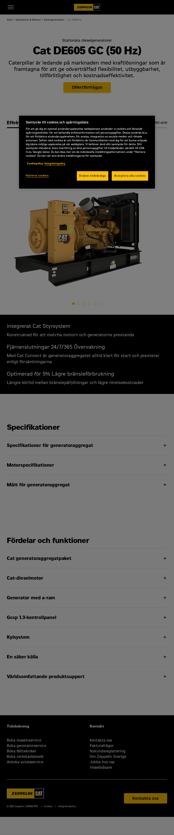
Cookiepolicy (35, 163)
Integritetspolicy (54, 163)
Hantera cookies (37, 175)
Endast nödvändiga (92, 176)
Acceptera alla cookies (130, 176)
